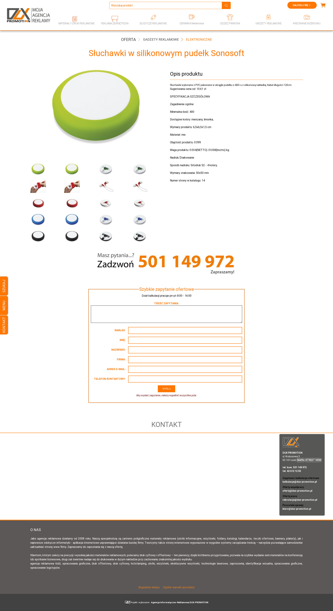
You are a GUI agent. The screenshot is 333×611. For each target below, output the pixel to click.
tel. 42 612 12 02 (292, 471)
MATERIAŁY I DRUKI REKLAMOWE (76, 23)
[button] (45, 170)
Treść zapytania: (166, 303)
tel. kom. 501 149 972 (295, 467)
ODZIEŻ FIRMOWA (230, 23)
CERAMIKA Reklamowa (192, 23)
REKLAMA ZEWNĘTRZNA (115, 23)
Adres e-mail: (116, 369)
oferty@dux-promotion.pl (297, 490)
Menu (4, 306)
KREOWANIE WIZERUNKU (307, 23)
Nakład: (120, 330)
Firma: (121, 359)
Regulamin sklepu (149, 587)
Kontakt (4, 325)
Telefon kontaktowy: (110, 378)
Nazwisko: (118, 349)
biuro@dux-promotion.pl (297, 508)
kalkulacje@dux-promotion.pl (300, 481)
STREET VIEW (313, 460)
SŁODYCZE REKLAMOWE (153, 23)
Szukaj (4, 286)
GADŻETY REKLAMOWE (268, 23)
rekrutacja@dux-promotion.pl (300, 499)
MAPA (300, 460)
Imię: (123, 340)
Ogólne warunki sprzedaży (179, 587)
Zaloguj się (300, 5)
